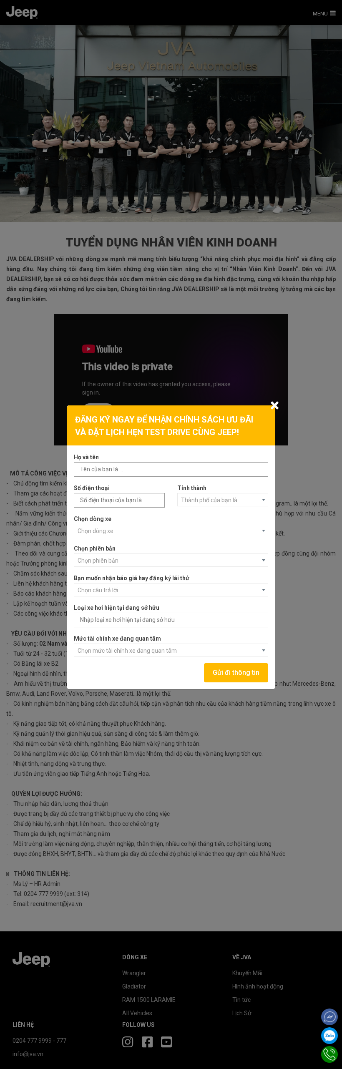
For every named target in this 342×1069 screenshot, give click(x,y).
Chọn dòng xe (92, 519)
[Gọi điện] (329, 1054)
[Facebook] (329, 1017)
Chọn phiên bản (95, 548)
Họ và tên (86, 457)
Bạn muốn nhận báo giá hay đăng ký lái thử (131, 578)
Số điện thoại (92, 488)
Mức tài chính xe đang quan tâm (117, 638)
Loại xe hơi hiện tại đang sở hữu (116, 607)
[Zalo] (329, 1035)
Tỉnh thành (191, 488)
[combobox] (222, 499)
